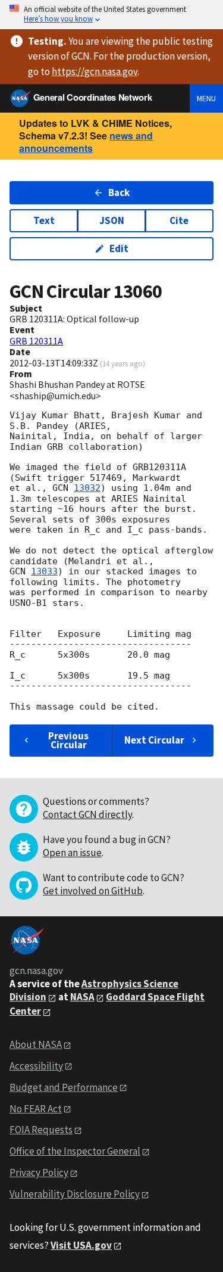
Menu (206, 98)
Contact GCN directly (87, 814)
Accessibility (36, 1065)
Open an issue (72, 852)
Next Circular (154, 740)
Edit (118, 248)
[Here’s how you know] (111, 14)
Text (44, 220)
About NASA (36, 1044)
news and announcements (86, 142)
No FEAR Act (36, 1108)
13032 (87, 488)
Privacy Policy (39, 1172)
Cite (179, 220)
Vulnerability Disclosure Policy (75, 1194)
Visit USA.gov (81, 1245)
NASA (82, 996)
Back (119, 192)
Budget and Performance (64, 1087)
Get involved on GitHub (93, 890)
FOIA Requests (41, 1129)
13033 (44, 571)
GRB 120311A (36, 341)
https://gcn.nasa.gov (94, 71)
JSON (111, 220)
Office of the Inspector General (75, 1151)
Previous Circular (68, 740)
